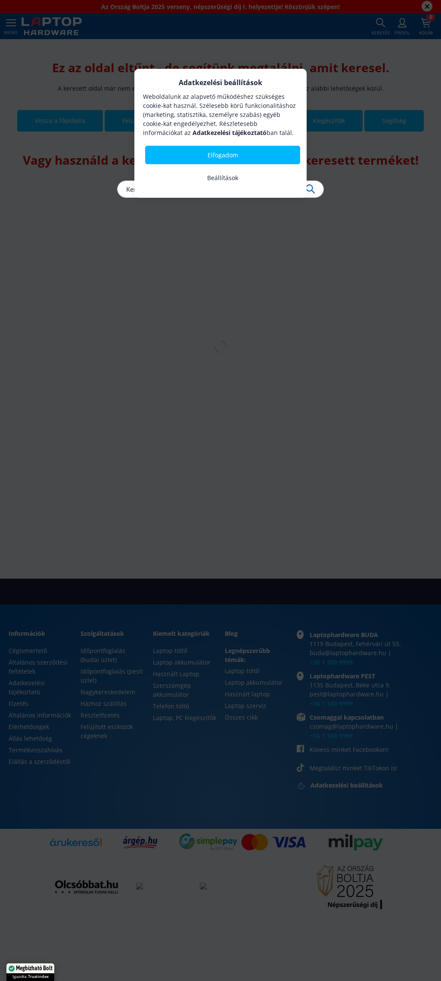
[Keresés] (310, 189)
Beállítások (222, 178)
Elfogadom (223, 155)
